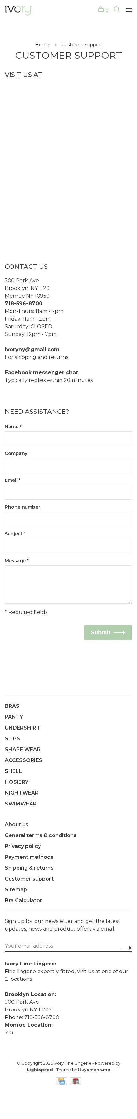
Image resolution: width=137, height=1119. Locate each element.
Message (17, 560)
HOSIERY (16, 782)
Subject (15, 534)
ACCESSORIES (23, 760)
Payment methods (29, 857)
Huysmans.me (94, 1069)
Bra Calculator (23, 900)
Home (42, 45)
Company (16, 453)
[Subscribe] (124, 947)
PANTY (14, 717)
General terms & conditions (40, 835)
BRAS (12, 706)
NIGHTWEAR (22, 793)
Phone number (22, 507)
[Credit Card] (62, 1083)
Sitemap (16, 890)
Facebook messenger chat (41, 372)
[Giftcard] (76, 1083)
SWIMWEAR (21, 804)
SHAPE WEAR (22, 749)
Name (13, 426)
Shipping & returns (29, 868)
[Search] (117, 10)
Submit (100, 632)
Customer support (81, 45)
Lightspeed (40, 1069)
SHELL (13, 771)
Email (12, 480)
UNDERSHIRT (22, 728)
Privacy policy (23, 846)
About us (16, 824)
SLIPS (12, 739)
